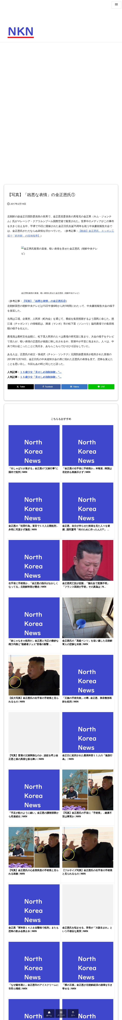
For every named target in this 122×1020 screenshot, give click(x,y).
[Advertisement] (61, 67)
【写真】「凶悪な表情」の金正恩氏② (44, 301)
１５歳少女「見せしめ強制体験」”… (40, 372)
